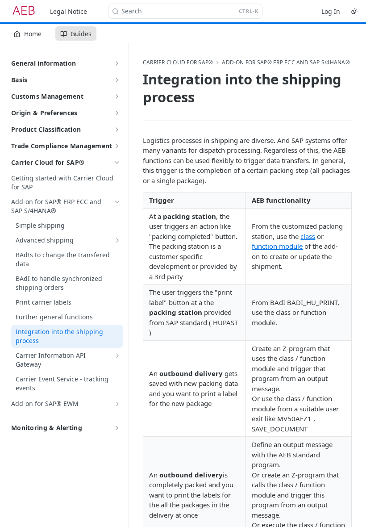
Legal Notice (68, 11)
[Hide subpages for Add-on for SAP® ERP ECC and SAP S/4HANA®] (117, 201)
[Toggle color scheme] (354, 11)
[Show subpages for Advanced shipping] (117, 240)
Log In (330, 11)
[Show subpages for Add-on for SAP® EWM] (117, 403)
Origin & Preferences (44, 113)
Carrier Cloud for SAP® (47, 162)
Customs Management (47, 96)
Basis (19, 79)
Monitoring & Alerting (46, 427)
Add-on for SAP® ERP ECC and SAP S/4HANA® (286, 62)
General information (43, 63)
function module (277, 246)
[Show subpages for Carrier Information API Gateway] (117, 355)
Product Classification (46, 129)
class (307, 236)
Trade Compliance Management (61, 146)
